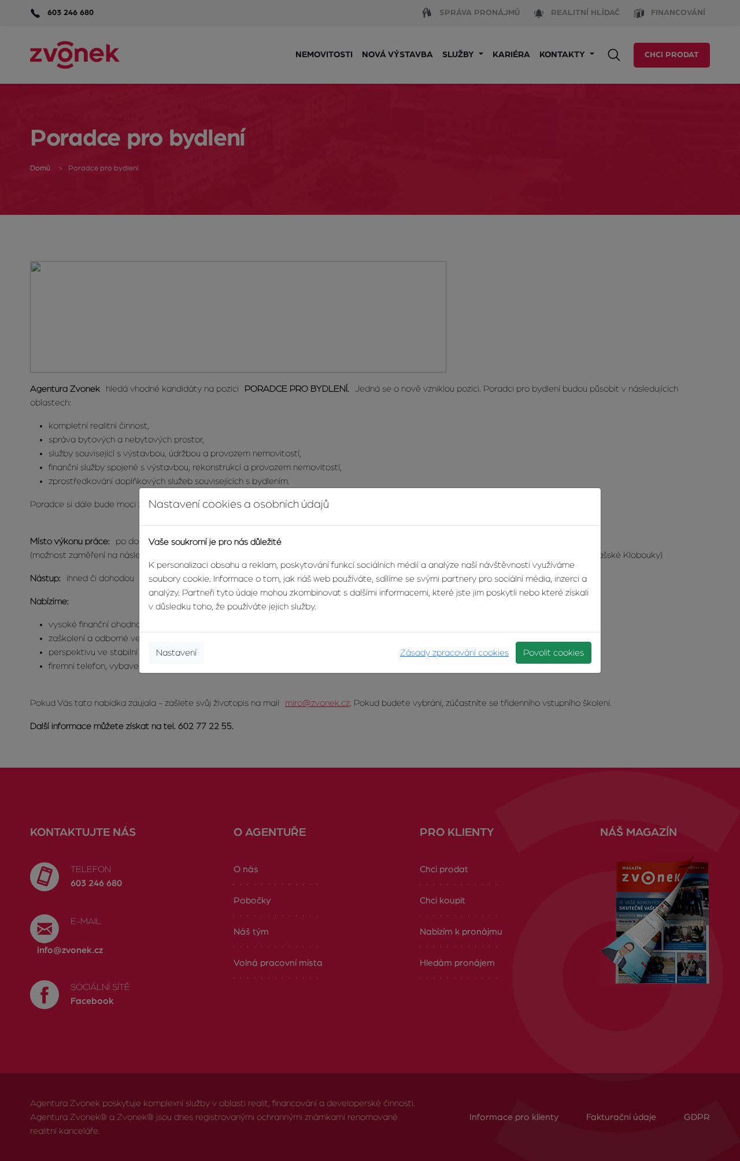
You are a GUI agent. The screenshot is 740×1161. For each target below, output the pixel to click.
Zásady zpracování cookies (454, 652)
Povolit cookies (553, 652)
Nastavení (176, 652)
